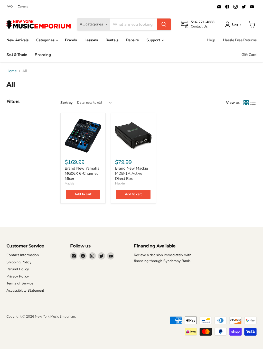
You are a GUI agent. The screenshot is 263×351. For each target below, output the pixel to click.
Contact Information (22, 255)
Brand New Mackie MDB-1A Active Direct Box (131, 173)
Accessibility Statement (25, 290)
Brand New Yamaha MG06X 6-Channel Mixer (82, 173)
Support (153, 40)
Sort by (66, 103)
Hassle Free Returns (240, 40)
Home (11, 71)
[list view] (253, 102)
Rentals (112, 40)
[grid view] (246, 102)
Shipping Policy (18, 262)
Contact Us (199, 26)
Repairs (132, 40)
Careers (23, 6)
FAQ (9, 6)
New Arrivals (17, 40)
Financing (43, 54)
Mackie (69, 183)
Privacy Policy (17, 276)
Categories (45, 40)
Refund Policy (17, 269)
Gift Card (249, 54)
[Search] (164, 24)
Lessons (91, 40)
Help (211, 40)
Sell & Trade (16, 54)
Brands (71, 40)
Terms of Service (19, 283)
